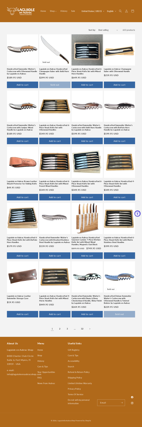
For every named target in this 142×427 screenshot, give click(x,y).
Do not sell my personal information (78, 402)
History (40, 361)
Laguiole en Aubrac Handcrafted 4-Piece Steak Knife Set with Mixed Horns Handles (54, 298)
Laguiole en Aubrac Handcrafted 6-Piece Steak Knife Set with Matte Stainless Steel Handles (119, 239)
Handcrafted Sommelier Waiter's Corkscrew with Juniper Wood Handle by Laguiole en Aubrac (21, 127)
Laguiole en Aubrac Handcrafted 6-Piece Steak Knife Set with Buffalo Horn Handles (22, 239)
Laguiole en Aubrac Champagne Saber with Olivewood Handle (117, 70)
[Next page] (90, 329)
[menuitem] (43, 11)
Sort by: (92, 30)
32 (82, 329)
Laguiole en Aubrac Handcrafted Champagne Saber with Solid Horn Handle (54, 71)
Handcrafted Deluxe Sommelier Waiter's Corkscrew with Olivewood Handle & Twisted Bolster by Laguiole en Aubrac (117, 299)
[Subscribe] (122, 402)
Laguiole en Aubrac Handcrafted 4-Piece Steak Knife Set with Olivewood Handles (119, 183)
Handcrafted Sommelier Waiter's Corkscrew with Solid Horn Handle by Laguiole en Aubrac (86, 127)
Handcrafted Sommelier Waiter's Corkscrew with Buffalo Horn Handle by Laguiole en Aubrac (118, 127)
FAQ (39, 377)
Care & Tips (42, 366)
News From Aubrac (46, 383)
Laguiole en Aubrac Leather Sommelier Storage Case (19, 297)
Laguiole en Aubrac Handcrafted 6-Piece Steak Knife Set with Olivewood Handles (54, 127)
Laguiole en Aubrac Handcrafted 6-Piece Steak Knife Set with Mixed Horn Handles (87, 71)
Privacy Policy (74, 389)
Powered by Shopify (83, 420)
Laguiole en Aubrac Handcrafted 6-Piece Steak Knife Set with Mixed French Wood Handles (54, 183)
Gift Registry (73, 350)
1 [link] (52, 328)
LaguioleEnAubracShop (66, 420)
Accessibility (73, 361)
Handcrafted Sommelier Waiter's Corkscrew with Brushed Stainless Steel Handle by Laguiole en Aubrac (54, 239)
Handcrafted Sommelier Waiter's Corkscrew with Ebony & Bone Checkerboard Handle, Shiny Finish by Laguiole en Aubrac (87, 299)
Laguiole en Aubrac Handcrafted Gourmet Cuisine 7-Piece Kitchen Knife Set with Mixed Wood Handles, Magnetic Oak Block (86, 241)
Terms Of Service (75, 394)
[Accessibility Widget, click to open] (137, 213)
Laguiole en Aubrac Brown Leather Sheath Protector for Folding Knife (22, 182)
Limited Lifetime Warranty (80, 383)
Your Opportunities (46, 372)
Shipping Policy (75, 377)
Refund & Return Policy (78, 372)
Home (40, 350)
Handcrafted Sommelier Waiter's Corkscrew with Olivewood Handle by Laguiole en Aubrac (22, 71)
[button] (120, 11)
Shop (39, 355)
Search (71, 366)
